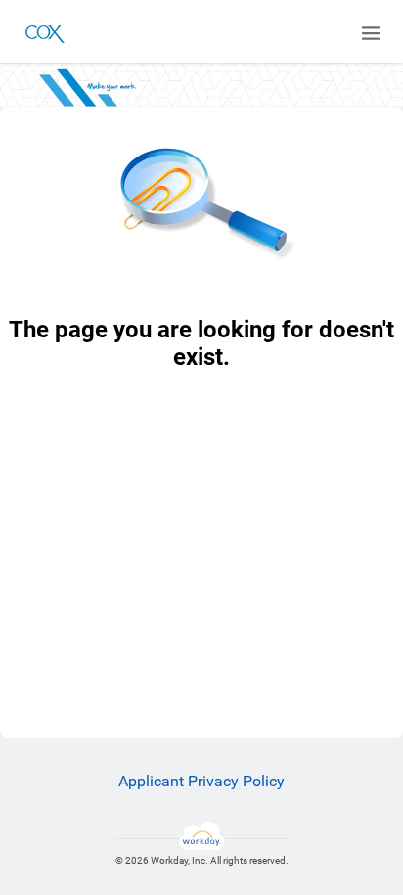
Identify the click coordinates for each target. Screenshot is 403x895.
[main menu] (370, 33)
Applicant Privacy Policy (201, 781)
